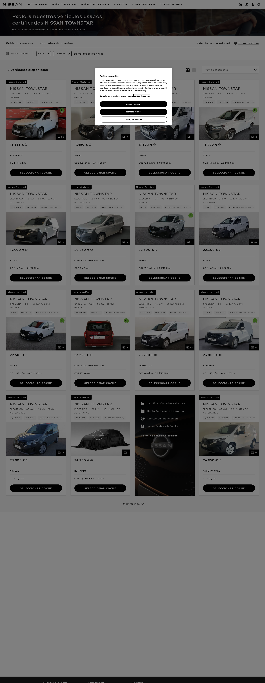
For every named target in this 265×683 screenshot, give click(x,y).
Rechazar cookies (133, 112)
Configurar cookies (133, 119)
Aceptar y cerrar (133, 104)
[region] (133, 96)
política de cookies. (142, 96)
